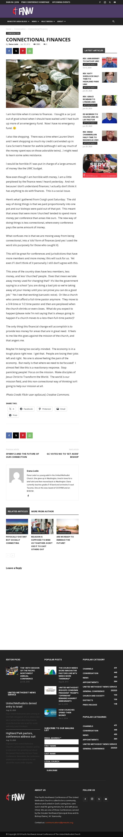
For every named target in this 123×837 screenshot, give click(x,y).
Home (8, 29)
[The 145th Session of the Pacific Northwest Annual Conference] (12, 670)
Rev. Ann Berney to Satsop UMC (91, 59)
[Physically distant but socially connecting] (17, 526)
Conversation (20, 29)
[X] (110, 2)
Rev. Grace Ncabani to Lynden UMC (89, 99)
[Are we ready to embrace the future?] (68, 526)
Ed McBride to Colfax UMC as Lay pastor (90, 117)
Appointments (90, 64)
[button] (113, 21)
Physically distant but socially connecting (16, 539)
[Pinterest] (23, 51)
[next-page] (13, 555)
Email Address (52, 738)
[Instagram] (105, 2)
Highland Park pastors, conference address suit (20, 735)
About (60, 21)
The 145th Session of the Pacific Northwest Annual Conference (29, 673)
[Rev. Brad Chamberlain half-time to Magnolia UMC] (109, 136)
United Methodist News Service (22, 693)
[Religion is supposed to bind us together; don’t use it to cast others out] (42, 526)
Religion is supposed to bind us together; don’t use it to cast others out (41, 543)
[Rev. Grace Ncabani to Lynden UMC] (109, 100)
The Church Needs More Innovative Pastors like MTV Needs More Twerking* (68, 673)
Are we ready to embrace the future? (65, 539)
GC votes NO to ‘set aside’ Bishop (63, 455)
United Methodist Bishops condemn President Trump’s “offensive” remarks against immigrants (69, 694)
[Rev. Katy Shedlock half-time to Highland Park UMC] (109, 77)
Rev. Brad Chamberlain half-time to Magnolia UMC (91, 136)
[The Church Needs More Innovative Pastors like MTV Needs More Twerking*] (50, 670)
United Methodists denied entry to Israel (21, 705)
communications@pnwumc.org (59, 822)
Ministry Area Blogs (17, 21)
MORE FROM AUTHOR (42, 511)
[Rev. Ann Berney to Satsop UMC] (109, 62)
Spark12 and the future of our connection (22, 455)
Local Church (51, 761)
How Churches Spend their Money (67, 712)
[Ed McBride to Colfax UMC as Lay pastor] (109, 118)
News (34, 21)
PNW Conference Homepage (35, 2)
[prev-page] (8, 555)
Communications (14, 533)
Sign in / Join (12, 2)
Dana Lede (13, 44)
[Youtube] (114, 2)
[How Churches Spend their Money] (50, 712)
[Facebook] (100, 2)
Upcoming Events (61, 2)
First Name (50, 745)
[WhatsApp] (30, 51)
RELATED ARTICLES (18, 511)
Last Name (50, 753)
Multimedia (47, 21)
